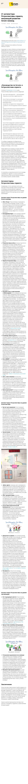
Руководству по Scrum (11, 90)
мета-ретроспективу (16, 328)
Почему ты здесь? (12, 447)
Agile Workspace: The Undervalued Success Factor (13, 622)
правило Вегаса (12, 340)
